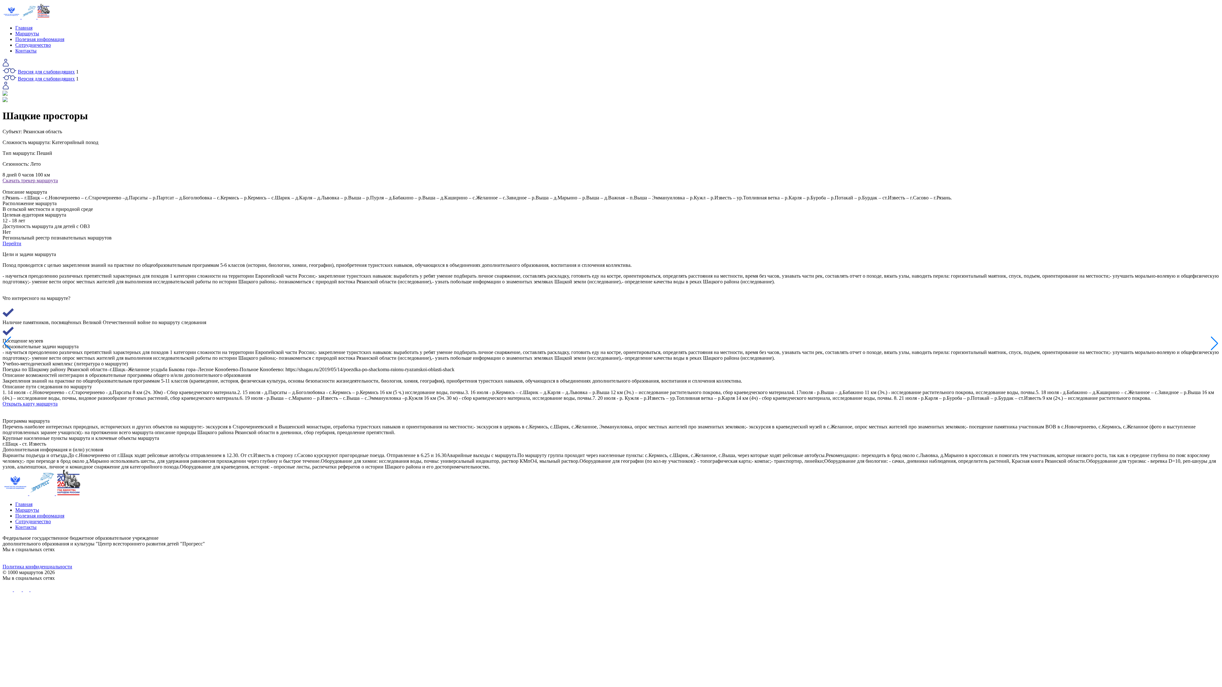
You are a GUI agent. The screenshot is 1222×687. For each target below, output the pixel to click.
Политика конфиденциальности (37, 566)
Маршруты (27, 33)
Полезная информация (39, 39)
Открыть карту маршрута (30, 403)
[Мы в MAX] (763, 558)
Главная (23, 28)
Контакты (26, 50)
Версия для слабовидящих (46, 71)
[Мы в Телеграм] (459, 558)
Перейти (12, 243)
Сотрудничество (33, 45)
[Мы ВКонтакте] (155, 558)
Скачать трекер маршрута (30, 180)
